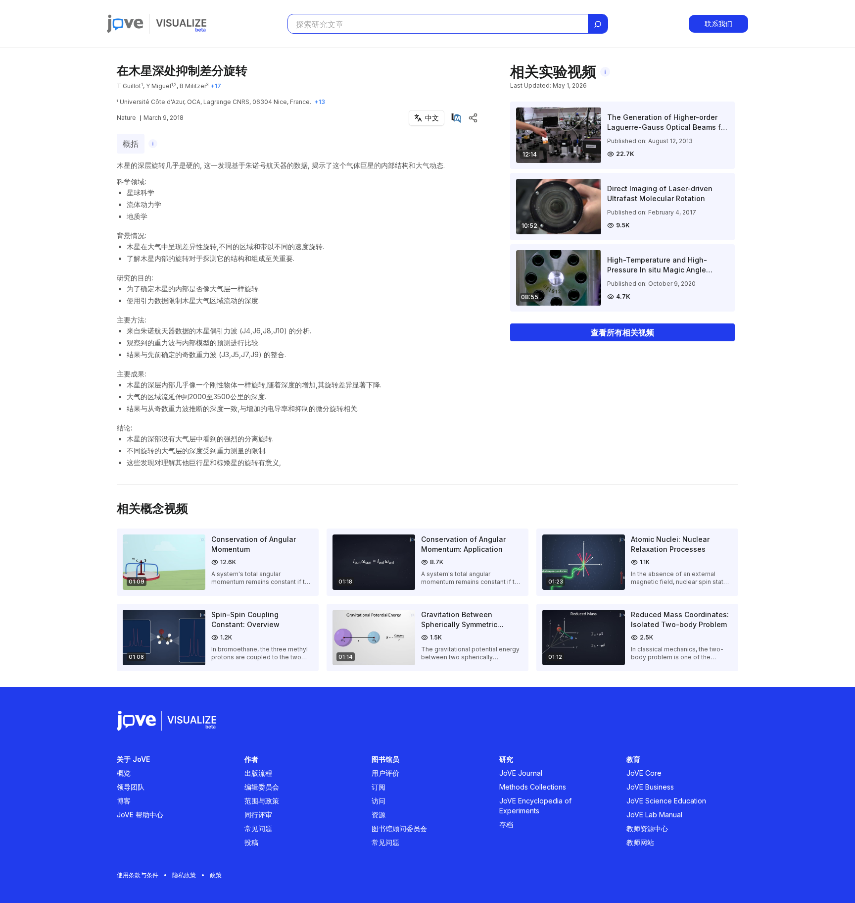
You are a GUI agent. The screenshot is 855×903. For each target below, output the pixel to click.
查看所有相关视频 (622, 332)
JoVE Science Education (666, 801)
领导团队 (130, 787)
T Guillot (129, 86)
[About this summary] (152, 143)
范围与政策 (261, 801)
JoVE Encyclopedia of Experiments (535, 806)
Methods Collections (532, 787)
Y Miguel (158, 86)
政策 (216, 875)
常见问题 (258, 828)
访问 (378, 801)
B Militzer (193, 86)
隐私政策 (184, 875)
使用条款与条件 (137, 875)
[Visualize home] (181, 24)
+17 (215, 86)
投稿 (251, 842)
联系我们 (718, 23)
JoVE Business (650, 787)
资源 (378, 814)
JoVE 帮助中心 (140, 814)
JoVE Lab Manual (654, 814)
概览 (124, 773)
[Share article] (473, 118)
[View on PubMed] (456, 118)
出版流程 (258, 773)
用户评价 (385, 773)
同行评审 (258, 814)
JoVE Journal (520, 773)
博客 (124, 801)
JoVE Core (644, 773)
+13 (319, 102)
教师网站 (640, 842)
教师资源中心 (647, 828)
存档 (506, 824)
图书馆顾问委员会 (399, 828)
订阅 (378, 787)
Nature (126, 117)
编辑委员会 (261, 787)
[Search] (598, 24)
